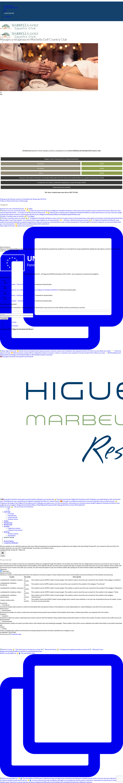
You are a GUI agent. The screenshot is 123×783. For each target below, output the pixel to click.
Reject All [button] (22, 550)
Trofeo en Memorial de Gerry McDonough (14, 201)
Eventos (6, 526)
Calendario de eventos (15, 530)
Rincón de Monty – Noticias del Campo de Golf (19, 295)
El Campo (11, 514)
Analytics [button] (3, 614)
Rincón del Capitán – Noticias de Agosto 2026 (19, 301)
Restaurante (8, 524)
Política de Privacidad (11, 326)
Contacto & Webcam (11, 8)
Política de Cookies (10, 322)
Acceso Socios (9, 6)
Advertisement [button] (5, 619)
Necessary (5, 571)
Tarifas (6, 521)
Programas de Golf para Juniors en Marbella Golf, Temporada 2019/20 (23, 199)
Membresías (8, 523)
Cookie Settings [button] (5, 550)
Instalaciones (12, 515)
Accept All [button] (14, 550)
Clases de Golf (12, 517)
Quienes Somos (13, 519)
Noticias (6, 532)
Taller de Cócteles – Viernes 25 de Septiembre (19, 284)
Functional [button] (3, 603)
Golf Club (7, 512)
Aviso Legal (7, 324)
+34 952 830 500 (9, 13)
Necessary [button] (3, 569)
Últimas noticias (13, 534)
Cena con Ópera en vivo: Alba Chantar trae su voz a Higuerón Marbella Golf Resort (31, 290)
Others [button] (2, 627)
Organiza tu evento (14, 528)
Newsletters (12, 535)
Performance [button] (4, 608)
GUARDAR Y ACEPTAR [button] (8, 632)
